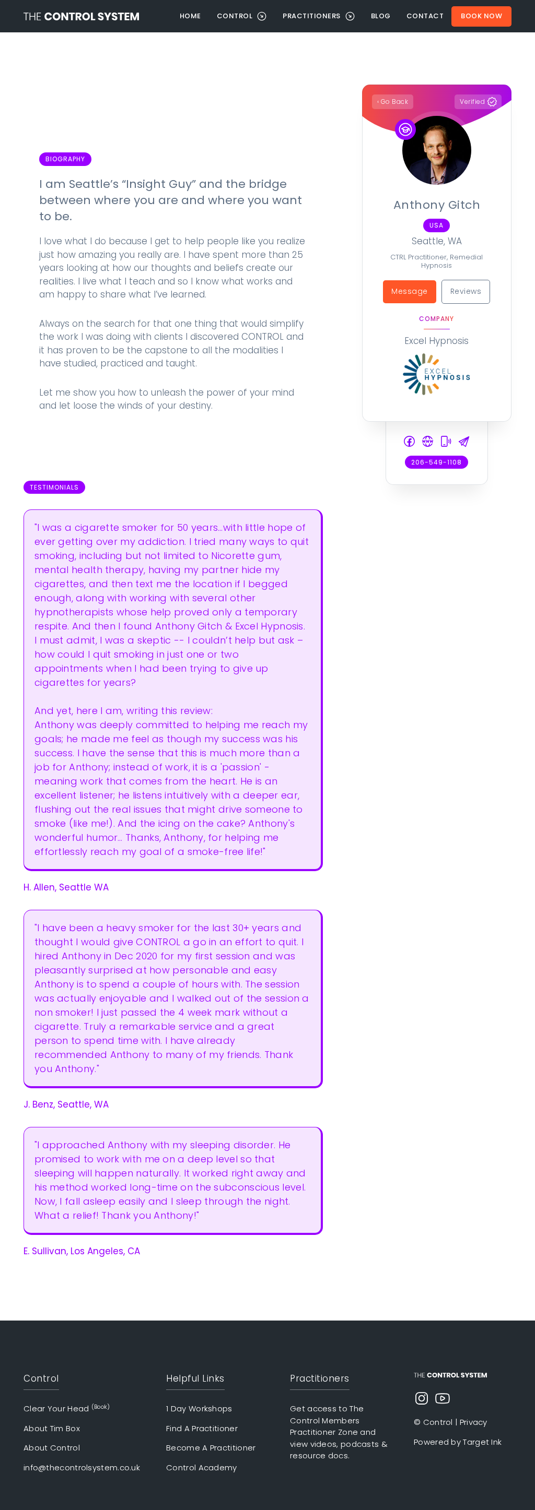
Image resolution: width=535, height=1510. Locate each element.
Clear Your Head (67, 1408)
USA (436, 225)
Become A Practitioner (210, 1447)
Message (409, 291)
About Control (52, 1447)
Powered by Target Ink (458, 1441)
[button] (242, 16)
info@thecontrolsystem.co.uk (82, 1467)
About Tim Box (52, 1428)
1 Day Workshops (199, 1408)
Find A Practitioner (202, 1428)
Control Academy (201, 1467)
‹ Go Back (393, 101)
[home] (98, 16)
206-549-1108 (436, 462)
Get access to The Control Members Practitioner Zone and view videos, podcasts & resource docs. (339, 1432)
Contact (425, 16)
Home (190, 16)
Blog (381, 16)
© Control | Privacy (450, 1422)
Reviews (466, 291)
